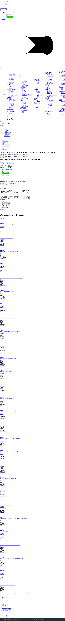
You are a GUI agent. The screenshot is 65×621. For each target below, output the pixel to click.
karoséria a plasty (11, 99)
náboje (10, 87)
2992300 (1, 387)
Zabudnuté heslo (6, 616)
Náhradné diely (4, 149)
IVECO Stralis (6, 135)
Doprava (3, 179)
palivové (10, 113)
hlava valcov (11, 91)
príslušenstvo (11, 83)
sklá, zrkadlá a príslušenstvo (12, 104)
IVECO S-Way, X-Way (8, 134)
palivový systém (11, 93)
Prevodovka (10, 109)
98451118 (2, 534)
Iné (10, 116)
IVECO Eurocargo (55, 95)
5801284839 (8, 202)
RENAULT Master (30, 95)
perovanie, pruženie (50, 74)
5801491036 (2, 574)
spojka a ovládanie (12, 74)
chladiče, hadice (11, 79)
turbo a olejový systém (12, 95)
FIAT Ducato (16, 95)
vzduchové (48, 114)
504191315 (2, 427)
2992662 (1, 320)
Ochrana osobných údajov (6, 146)
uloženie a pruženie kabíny (12, 101)
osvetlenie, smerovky (12, 102)
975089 (1, 267)
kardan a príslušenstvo (12, 78)
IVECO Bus (42, 95)
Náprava (9, 85)
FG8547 (1, 280)
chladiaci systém (24, 95)
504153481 (2, 227)
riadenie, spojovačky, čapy (12, 73)
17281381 (2, 587)
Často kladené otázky (7, 3)
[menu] (33, 66)
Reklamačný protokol (5, 144)
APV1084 (2, 480)
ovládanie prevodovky (12, 76)
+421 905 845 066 (5, 207)
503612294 (2, 347)
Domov (3, 148)
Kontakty (5, 5)
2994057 (1, 467)
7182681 (1, 240)
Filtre (13, 111)
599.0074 (1, 414)
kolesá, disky (11, 81)
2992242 (1, 307)
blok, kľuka (11, 90)
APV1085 (2, 494)
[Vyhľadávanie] (0, 10)
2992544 (1, 374)
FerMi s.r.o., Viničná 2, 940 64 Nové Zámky (52, 619)
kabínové (37, 108)
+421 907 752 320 (5, 0)
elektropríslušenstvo (12, 82)
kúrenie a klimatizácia (12, 105)
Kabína (9, 98)
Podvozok (9, 70)
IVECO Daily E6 (10, 119)
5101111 (1, 454)
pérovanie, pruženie (25, 78)
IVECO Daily (3, 95)
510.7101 (1, 400)
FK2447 (1, 360)
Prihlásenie (5, 614)
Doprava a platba (6, 4)
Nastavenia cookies (5, 610)
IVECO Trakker (7, 136)
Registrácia (5, 615)
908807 (1, 520)
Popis (1, 179)
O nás (5, 2)
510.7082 (1, 440)
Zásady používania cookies (6, 609)
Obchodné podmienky (6, 145)
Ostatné (5, 138)
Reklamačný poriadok (5, 143)
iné (9, 115)
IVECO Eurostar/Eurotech (8, 133)
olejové (10, 112)
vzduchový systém (12, 75)
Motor (13, 89)
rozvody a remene (11, 92)
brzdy (10, 86)
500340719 (2, 507)
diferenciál (10, 88)
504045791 (2, 547)
